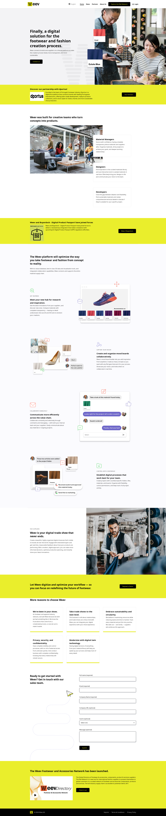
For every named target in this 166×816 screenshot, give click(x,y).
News (88, 4)
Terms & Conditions (118, 812)
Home (82, 4)
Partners (95, 4)
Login (136, 4)
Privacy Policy (131, 812)
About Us (103, 4)
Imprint (106, 812)
